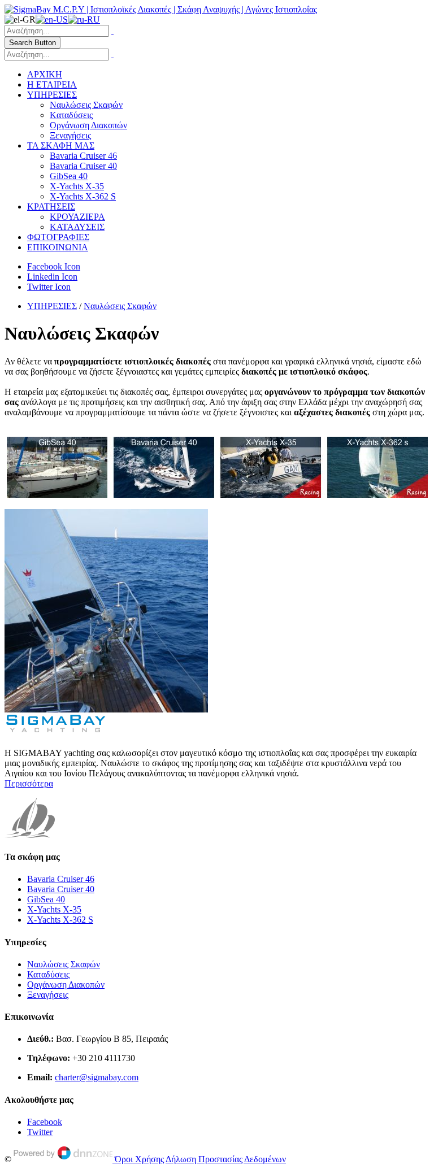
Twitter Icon (49, 287)
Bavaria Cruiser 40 (83, 166)
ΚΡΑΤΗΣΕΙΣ (51, 206)
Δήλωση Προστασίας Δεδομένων (226, 1159)
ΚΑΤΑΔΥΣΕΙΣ (77, 227)
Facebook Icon (53, 266)
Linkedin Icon (52, 276)
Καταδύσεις (48, 974)
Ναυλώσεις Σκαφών (86, 105)
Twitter (40, 1132)
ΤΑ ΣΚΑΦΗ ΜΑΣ (60, 145)
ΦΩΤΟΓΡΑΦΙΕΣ (58, 237)
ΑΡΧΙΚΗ (44, 74)
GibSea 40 (69, 176)
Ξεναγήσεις (70, 135)
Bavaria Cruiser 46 (83, 155)
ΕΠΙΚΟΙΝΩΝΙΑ (57, 247)
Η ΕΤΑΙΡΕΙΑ (52, 84)
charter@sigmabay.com (96, 1077)
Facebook (44, 1122)
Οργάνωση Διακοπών (88, 125)
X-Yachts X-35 (77, 186)
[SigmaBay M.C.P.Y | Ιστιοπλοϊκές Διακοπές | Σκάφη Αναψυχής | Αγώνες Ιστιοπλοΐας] (161, 9)
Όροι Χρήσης (139, 1159)
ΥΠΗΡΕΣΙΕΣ (52, 94)
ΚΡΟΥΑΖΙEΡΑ (77, 216)
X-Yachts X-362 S (83, 196)
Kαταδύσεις (71, 115)
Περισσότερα (29, 783)
